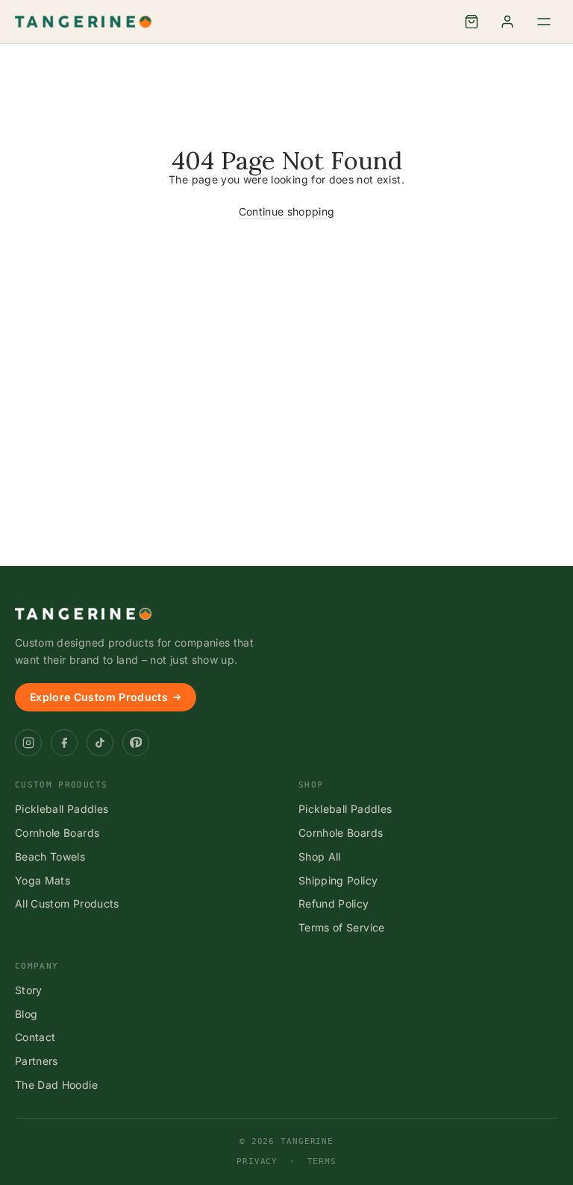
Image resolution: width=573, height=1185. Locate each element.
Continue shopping (287, 211)
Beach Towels (50, 856)
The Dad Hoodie (56, 1084)
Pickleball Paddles (61, 808)
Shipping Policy (338, 880)
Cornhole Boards (57, 832)
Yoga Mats (42, 880)
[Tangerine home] (83, 22)
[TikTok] (100, 742)
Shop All (319, 856)
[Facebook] (64, 742)
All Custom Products (67, 903)
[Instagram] (28, 742)
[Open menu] (544, 21)
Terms (321, 1161)
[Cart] (471, 21)
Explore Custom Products (99, 697)
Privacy (257, 1161)
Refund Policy (333, 903)
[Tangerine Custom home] (83, 614)
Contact (35, 1037)
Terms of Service (341, 927)
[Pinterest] (135, 742)
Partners (36, 1060)
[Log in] (507, 21)
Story (29, 990)
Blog (26, 1014)
